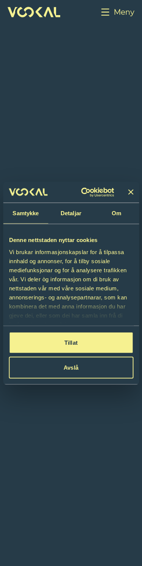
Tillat (71, 342)
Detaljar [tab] (71, 213)
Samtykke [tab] (25, 213)
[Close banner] (130, 192)
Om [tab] (116, 213)
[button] (117, 12)
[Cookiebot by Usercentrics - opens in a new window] (84, 192)
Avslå (71, 367)
